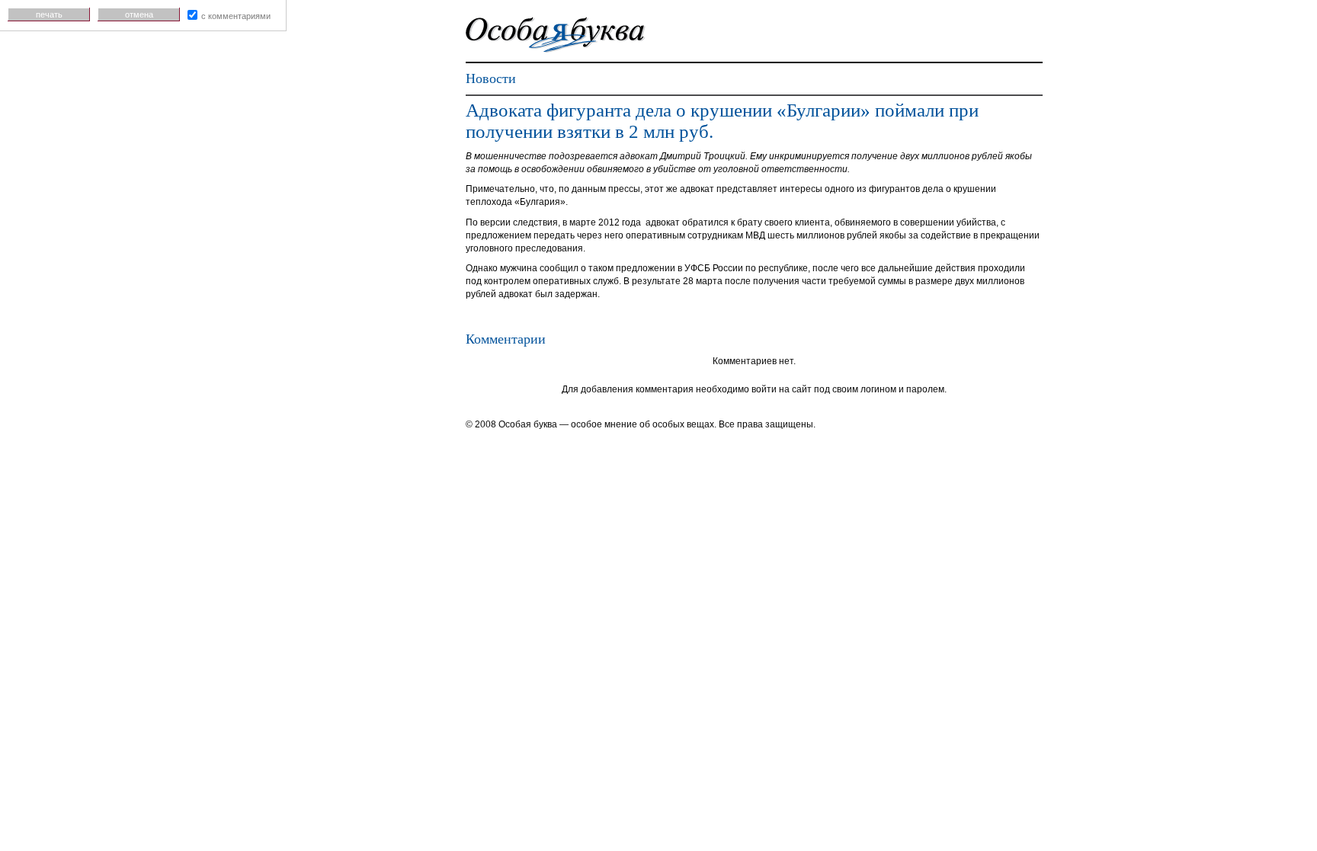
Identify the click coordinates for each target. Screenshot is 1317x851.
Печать (49, 14)
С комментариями (236, 16)
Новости (491, 78)
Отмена (139, 14)
